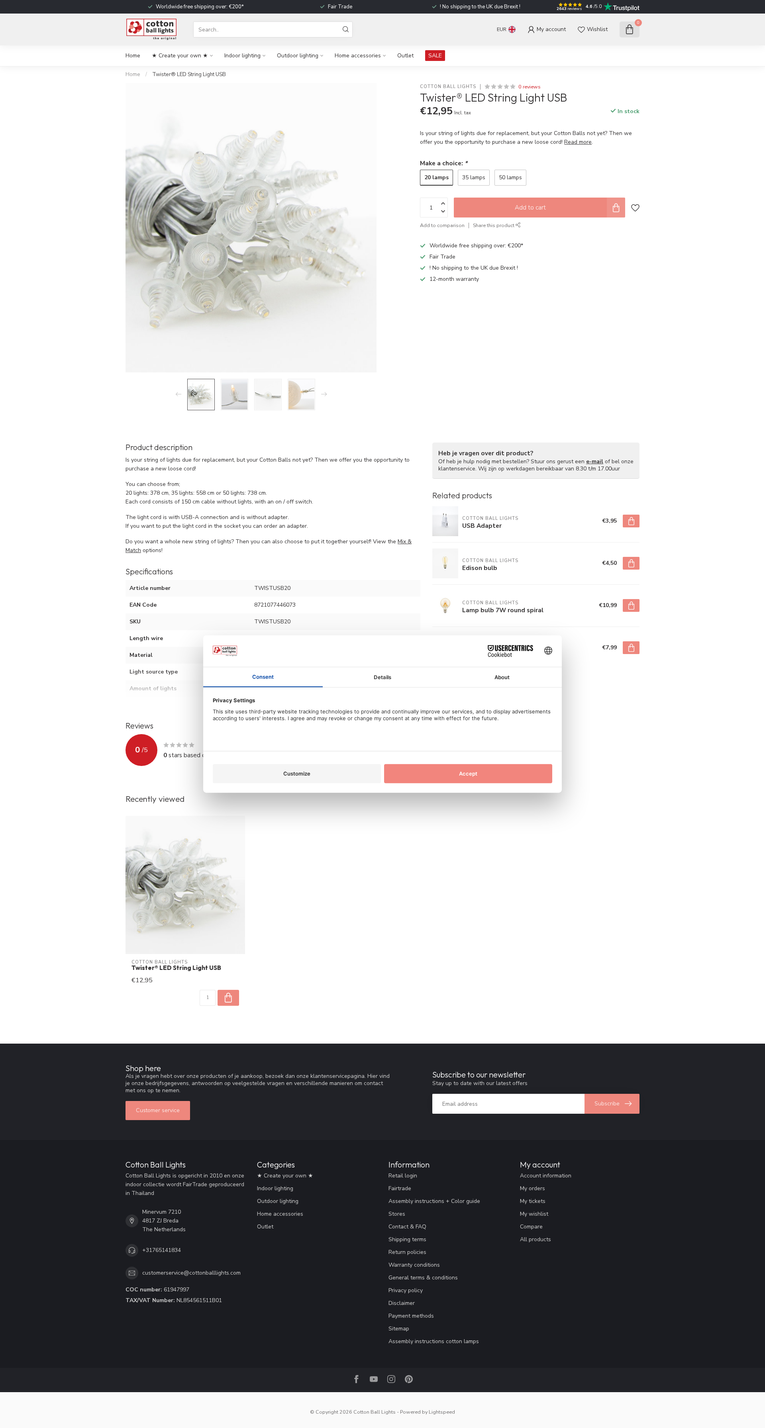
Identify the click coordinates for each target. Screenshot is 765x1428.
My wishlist (534, 1214)
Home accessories (358, 55)
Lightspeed (442, 1411)
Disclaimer (401, 1303)
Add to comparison (442, 225)
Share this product (494, 225)
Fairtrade (399, 1188)
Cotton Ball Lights (448, 86)
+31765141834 (161, 1250)
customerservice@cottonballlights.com (191, 1273)
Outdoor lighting (297, 55)
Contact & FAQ (407, 1226)
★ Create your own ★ (180, 55)
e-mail (594, 461)
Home (133, 55)
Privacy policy (405, 1290)
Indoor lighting (242, 55)
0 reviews (529, 86)
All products (535, 1239)
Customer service (158, 1110)
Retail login (402, 1175)
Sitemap (398, 1328)
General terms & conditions (423, 1277)
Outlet (405, 55)
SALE (435, 55)
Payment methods (411, 1316)
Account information (545, 1175)
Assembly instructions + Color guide (434, 1201)
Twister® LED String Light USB (189, 74)
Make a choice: (443, 163)
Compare (531, 1226)
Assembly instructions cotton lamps (433, 1341)
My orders (532, 1188)
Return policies (407, 1252)
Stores (396, 1214)
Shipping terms (407, 1239)
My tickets (532, 1201)
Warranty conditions (414, 1265)
